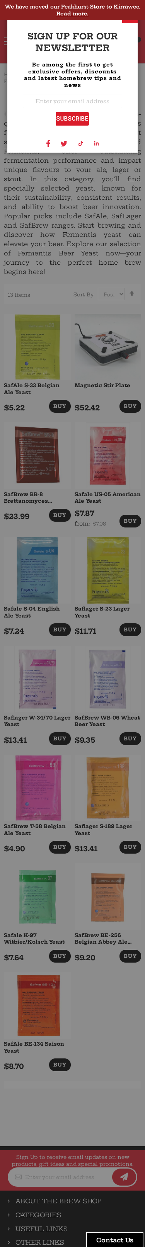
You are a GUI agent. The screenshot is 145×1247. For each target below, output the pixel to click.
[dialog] (72, 623)
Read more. (72, 13)
